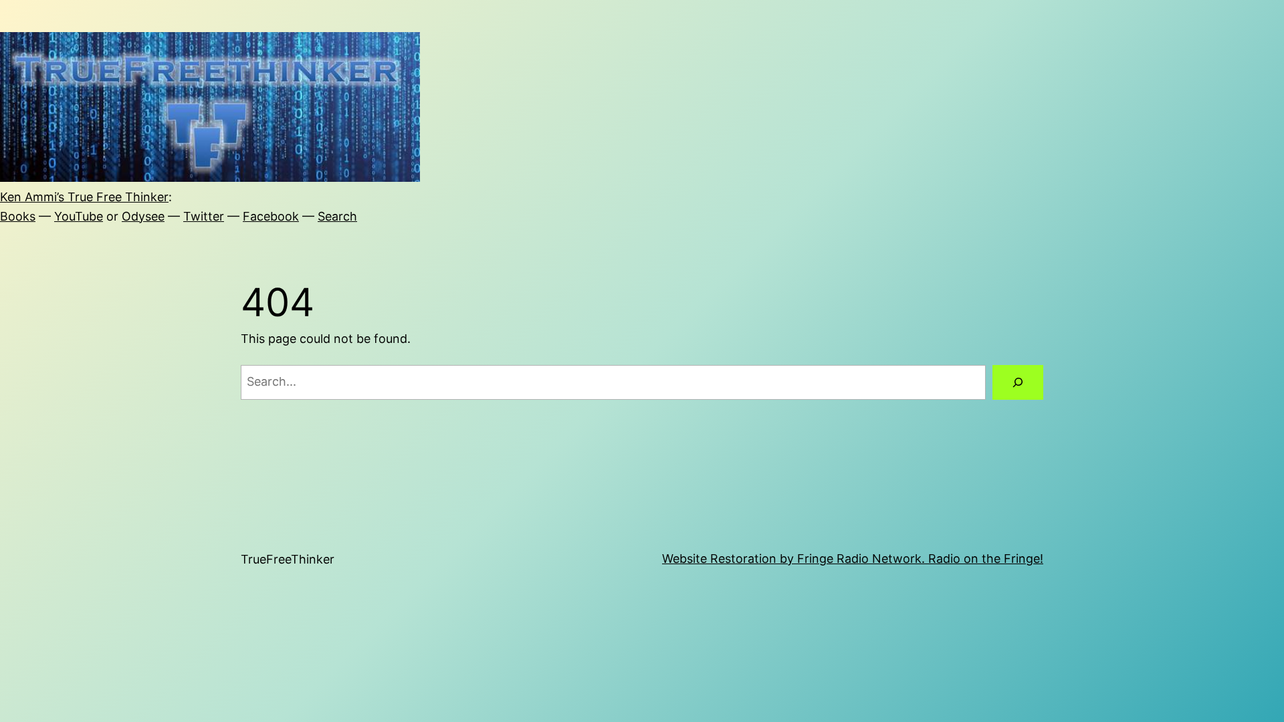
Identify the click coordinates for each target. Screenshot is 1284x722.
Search (337, 216)
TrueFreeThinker (287, 559)
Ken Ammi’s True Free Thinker (84, 197)
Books (17, 216)
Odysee (143, 216)
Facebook (271, 216)
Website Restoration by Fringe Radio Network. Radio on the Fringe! (852, 559)
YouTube (78, 216)
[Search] (1017, 382)
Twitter (203, 216)
